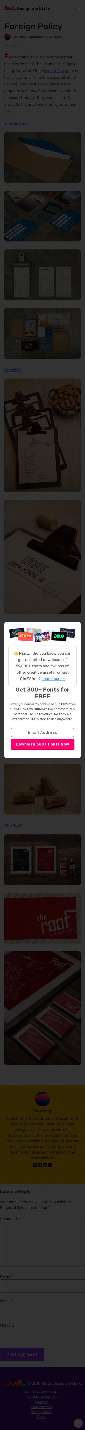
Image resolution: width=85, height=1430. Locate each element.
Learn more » (53, 679)
